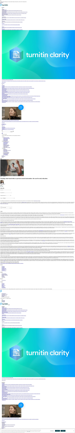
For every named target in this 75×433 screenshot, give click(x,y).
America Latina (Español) (6, 138)
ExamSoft (3, 267)
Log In (3, 428)
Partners (3, 286)
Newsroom (3, 126)
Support (3, 155)
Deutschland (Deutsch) (6, 141)
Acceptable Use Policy (5, 294)
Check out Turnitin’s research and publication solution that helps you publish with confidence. (11, 263)
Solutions (3, 7)
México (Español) (5, 140)
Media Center (3, 285)
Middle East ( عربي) (6, 144)
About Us (3, 283)
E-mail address (2, 192)
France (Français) (5, 143)
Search (11, 131)
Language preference (3, 195)
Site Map (3, 296)
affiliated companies (24, 202)
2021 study (44, 240)
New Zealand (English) (6, 152)
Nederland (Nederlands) (6, 145)
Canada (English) (5, 139)
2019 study (66, 231)
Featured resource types (5, 94)
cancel (13, 131)
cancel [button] (0, 3)
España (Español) (5, 142)
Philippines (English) (6, 153)
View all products (4, 270)
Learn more (1, 2)
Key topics (3, 85)
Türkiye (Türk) (5, 146)
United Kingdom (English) (6, 147)
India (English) (5, 149)
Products (3, 15)
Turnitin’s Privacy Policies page (4, 203)
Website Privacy (4, 293)
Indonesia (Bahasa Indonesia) (7, 150)
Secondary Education (4, 274)
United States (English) (6, 137)
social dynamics (41, 230)
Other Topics (3, 277)
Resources (3, 83)
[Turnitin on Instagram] (3, 301)
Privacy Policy (28, 431)
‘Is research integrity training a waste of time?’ (14, 224)
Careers (3, 284)
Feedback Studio (4, 268)
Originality (3, 266)
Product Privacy (4, 287)
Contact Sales (3, 156)
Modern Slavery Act (4, 295)
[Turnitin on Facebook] (3, 300)
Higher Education (4, 273)
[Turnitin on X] (2, 299)
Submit (1, 211)
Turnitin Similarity (4, 269)
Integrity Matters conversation (30, 251)
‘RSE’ (4, 260)
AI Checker (3, 276)
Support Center (4, 280)
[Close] (74, 431)
